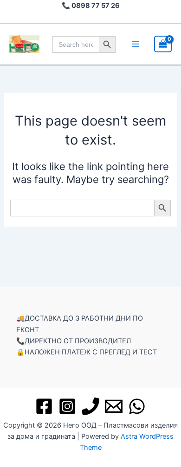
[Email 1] (114, 406)
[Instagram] (67, 406)
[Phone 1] (90, 406)
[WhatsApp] (137, 406)
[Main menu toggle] (135, 44)
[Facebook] (44, 406)
